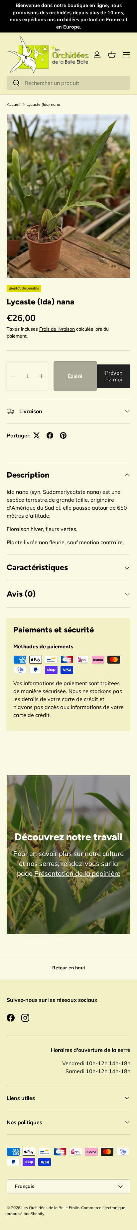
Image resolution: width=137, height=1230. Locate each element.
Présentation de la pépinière (77, 873)
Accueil (13, 104)
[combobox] (68, 83)
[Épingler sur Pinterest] (63, 435)
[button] (111, 54)
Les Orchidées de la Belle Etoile (50, 1207)
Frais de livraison (57, 329)
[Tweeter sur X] (36, 435)
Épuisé (75, 376)
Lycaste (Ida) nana (43, 104)
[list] (68, 196)
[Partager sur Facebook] (50, 435)
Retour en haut (68, 968)
